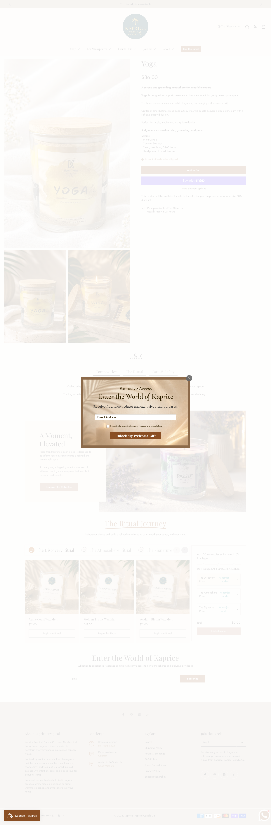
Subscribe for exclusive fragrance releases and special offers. (136, 426)
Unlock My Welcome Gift (135, 435)
